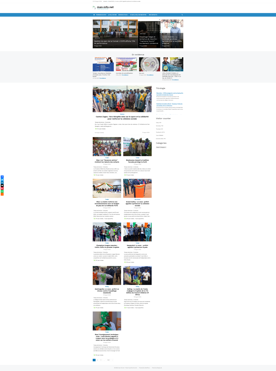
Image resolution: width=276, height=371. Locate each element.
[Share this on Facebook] (2, 176)
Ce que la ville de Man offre (138, 14)
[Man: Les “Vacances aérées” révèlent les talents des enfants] (107, 146)
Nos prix (141, 73)
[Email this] (2, 185)
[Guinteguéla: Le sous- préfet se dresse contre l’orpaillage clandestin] (107, 275)
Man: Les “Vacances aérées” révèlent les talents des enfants (107, 161)
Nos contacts (153, 14)
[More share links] (2, 194)
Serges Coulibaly (100, 132)
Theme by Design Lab (157, 367)
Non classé (97, 38)
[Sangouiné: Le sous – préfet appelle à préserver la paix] (137, 231)
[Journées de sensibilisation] (126, 64)
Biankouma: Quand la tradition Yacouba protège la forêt (137, 161)
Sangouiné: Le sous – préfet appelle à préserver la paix (137, 246)
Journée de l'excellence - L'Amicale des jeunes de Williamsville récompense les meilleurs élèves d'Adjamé (169, 105)
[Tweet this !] (2, 179)
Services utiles (122, 14)
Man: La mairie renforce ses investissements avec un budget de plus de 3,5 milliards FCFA (129, 1)
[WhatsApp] (2, 191)
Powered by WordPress (144, 367)
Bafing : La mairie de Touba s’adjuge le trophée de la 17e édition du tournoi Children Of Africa (137, 292)
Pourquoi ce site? (101, 14)
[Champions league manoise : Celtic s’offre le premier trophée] (107, 231)
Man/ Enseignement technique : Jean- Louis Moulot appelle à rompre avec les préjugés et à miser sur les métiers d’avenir (107, 337)
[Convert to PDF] (2, 188)
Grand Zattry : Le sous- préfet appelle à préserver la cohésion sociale (137, 203)
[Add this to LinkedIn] (2, 182)
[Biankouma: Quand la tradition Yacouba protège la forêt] (137, 146)
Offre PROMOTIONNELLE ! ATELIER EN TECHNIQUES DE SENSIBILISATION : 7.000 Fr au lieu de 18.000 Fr (171, 75)
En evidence (103, 78)
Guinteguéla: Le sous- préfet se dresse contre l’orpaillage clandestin (107, 291)
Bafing (107, 286)
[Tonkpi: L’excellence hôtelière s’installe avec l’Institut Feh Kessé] (103, 64)
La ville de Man (112, 14)
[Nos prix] (149, 64)
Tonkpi (164, 33)
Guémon (122, 114)
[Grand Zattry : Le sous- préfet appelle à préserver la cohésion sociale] (137, 188)
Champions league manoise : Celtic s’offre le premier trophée (107, 246)
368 (108, 360)
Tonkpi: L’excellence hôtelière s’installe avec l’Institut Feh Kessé (102, 74)
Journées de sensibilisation (124, 73)
